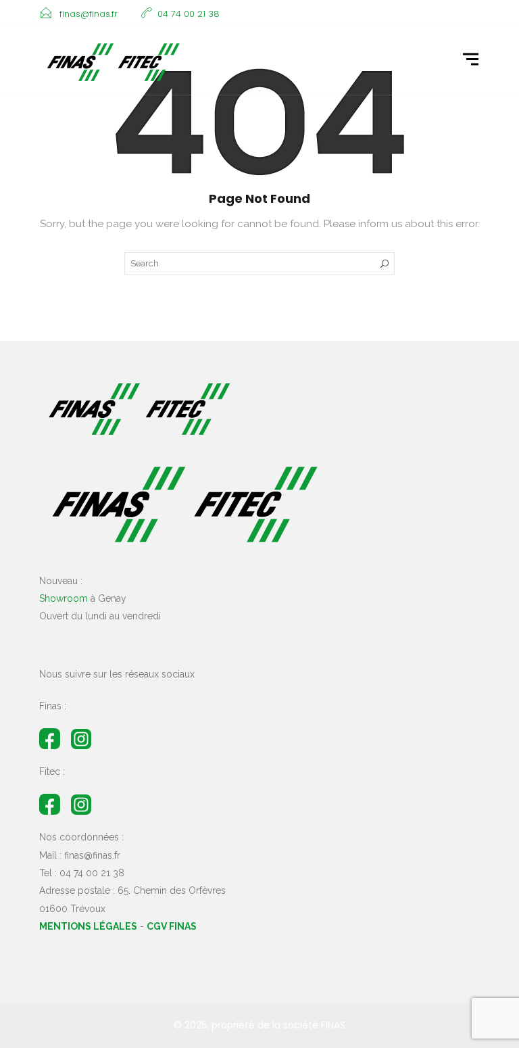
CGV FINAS (172, 926)
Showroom (63, 598)
